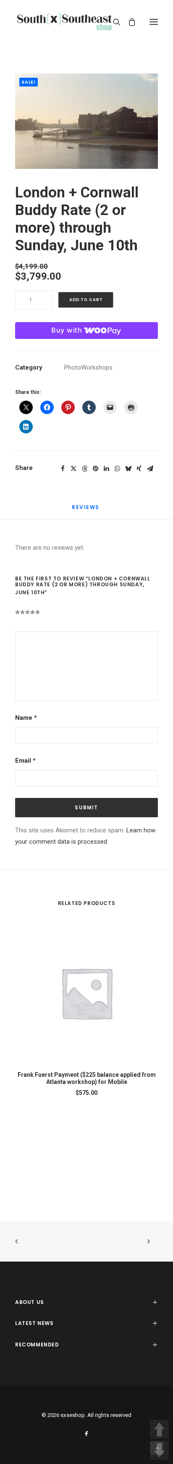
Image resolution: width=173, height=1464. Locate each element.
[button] (153, 22)
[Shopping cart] (128, 22)
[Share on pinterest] (95, 469)
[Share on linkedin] (106, 469)
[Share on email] (150, 469)
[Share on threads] (84, 469)
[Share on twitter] (73, 469)
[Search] (113, 22)
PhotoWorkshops (88, 367)
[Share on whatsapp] (117, 469)
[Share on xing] (139, 469)
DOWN (159, 1450)
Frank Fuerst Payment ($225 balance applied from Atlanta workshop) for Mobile (87, 1078)
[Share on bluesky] (128, 469)
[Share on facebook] (63, 469)
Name (26, 718)
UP (159, 1429)
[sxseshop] (64, 21)
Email (25, 760)
